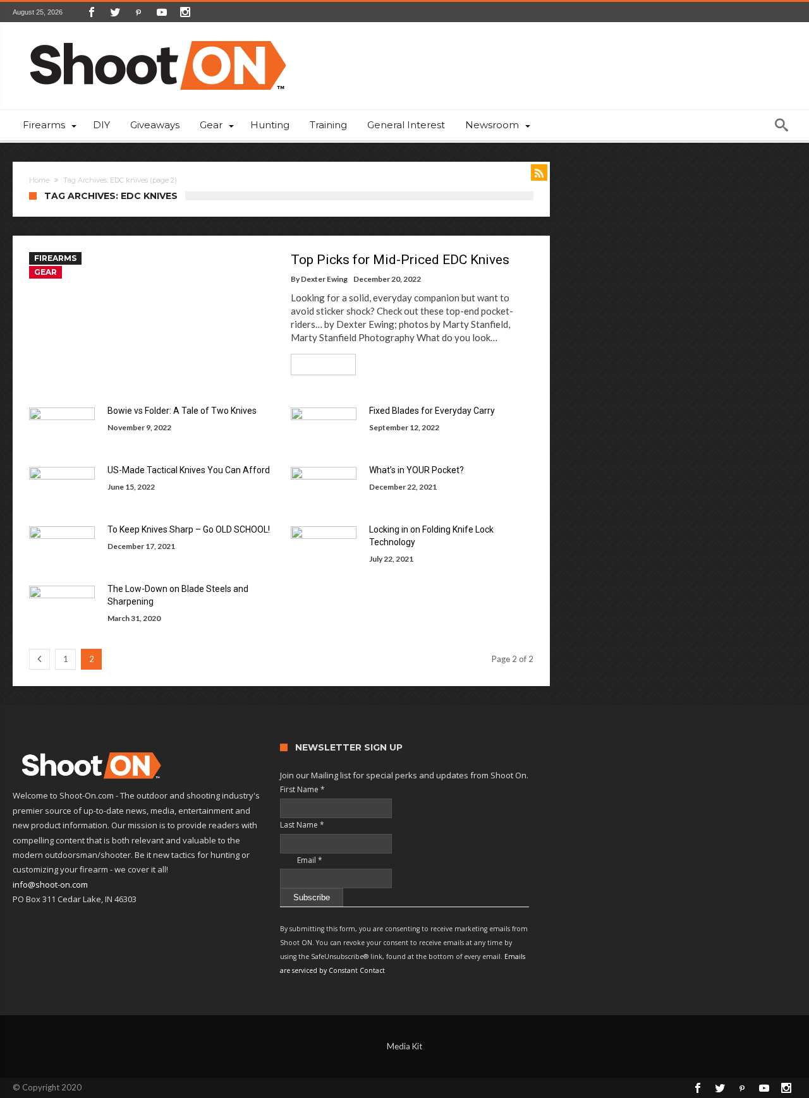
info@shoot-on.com (50, 884)
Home (39, 180)
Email (301, 860)
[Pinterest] (138, 12)
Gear (45, 272)
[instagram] (185, 12)
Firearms (55, 258)
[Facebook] (92, 12)
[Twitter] (115, 12)
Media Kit (404, 1046)
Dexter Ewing (324, 279)
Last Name (302, 824)
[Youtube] (162, 12)
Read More (319, 364)
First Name (302, 789)
